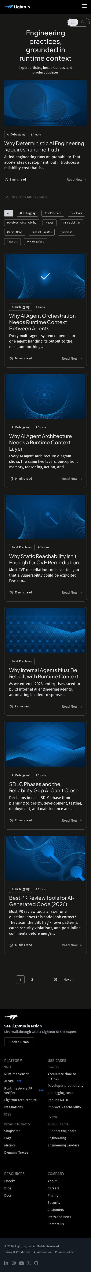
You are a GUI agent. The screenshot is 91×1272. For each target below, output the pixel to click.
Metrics (9, 1145)
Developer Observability (21, 222)
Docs (7, 1195)
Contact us (56, 1224)
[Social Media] (6, 1263)
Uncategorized (35, 241)
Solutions (66, 232)
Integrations (13, 1107)
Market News (14, 232)
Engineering (57, 1138)
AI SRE (9, 1081)
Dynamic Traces (16, 1152)
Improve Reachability (64, 1107)
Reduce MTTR (58, 1100)
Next (67, 979)
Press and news (59, 1217)
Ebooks (9, 1181)
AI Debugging (27, 213)
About (52, 1181)
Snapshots (12, 1131)
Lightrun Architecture (20, 1100)
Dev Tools (76, 213)
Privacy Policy (64, 1252)
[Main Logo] (17, 7)
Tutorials (12, 241)
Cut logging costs (60, 1093)
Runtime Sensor (16, 1074)
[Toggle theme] (78, 22)
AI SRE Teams (58, 1124)
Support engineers (62, 1131)
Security (54, 1203)
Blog (7, 1188)
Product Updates (42, 232)
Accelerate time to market (62, 1076)
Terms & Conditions (17, 1252)
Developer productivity (65, 1086)
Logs (7, 1138)
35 (56, 979)
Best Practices (52, 213)
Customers (56, 1210)
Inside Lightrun (72, 222)
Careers (53, 1188)
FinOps (50, 222)
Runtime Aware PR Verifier (18, 1090)
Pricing (53, 1195)
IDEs (7, 1114)
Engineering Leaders (63, 1145)
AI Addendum (43, 1252)
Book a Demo (19, 1042)
